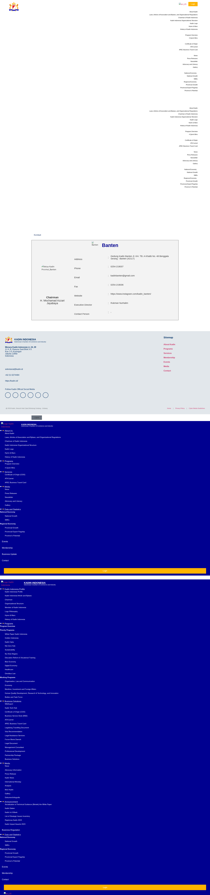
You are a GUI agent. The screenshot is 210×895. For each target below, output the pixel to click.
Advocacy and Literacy (190, 64)
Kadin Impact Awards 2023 (15, 824)
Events (194, 93)
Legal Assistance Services (15, 735)
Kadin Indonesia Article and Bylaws (18, 596)
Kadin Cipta (9, 642)
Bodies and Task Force (13, 697)
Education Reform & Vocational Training (20, 658)
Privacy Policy (180, 408)
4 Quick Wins (193, 38)
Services (192, 41)
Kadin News (9, 778)
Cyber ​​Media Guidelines (197, 408)
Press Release (10, 774)
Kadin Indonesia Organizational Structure (184, 20)
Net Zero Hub (10, 646)
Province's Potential (191, 90)
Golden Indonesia (11, 638)
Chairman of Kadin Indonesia (188, 17)
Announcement (11, 802)
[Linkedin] (45, 395)
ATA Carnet (194, 47)
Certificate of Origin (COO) (15, 475)
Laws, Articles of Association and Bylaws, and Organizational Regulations (173, 15)
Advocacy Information (13, 770)
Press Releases (192, 58)
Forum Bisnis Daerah (13, 739)
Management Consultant (14, 747)
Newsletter (194, 61)
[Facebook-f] (15, 395)
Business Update (190, 99)
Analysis (8, 786)
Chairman (8, 600)
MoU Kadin (9, 790)
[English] (182, 4)
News (196, 55)
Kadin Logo (194, 23)
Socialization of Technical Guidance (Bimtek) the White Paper (28, 804)
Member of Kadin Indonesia (15, 607)
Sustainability (10, 650)
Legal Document (11, 743)
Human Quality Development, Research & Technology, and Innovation (31, 693)
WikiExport (9, 704)
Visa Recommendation (13, 731)
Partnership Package (13, 755)
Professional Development (15, 751)
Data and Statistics (188, 70)
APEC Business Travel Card (188, 50)
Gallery (195, 67)
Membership (192, 96)
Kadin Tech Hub (11, 708)
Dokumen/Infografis (12, 797)
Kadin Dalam (10, 808)
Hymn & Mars (193, 26)
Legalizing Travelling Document (17, 728)
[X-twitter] (23, 395)
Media (193, 53)
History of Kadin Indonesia (189, 29)
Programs (191, 32)
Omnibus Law (10, 673)
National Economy (190, 73)
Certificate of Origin (191, 44)
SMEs (196, 79)
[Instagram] (8, 395)
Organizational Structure (14, 603)
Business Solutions (13, 701)
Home (169, 408)
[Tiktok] (38, 395)
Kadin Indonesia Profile (15, 589)
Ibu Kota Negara (11, 654)
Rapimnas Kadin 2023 (13, 820)
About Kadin (193, 12)
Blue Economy (10, 662)
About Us (191, 9)
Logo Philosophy (11, 611)
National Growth (192, 76)
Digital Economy (11, 666)
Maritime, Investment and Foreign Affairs (20, 689)
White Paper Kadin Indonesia (16, 634)
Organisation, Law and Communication (20, 681)
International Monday (13, 782)
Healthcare (9, 669)
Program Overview (191, 35)
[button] (105, 430)
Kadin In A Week (11, 812)
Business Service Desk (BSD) (16, 716)
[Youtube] (30, 395)
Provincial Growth (192, 85)
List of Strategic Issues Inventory (17, 816)
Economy (8, 685)
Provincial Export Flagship (189, 88)
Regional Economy (190, 82)
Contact (194, 102)
